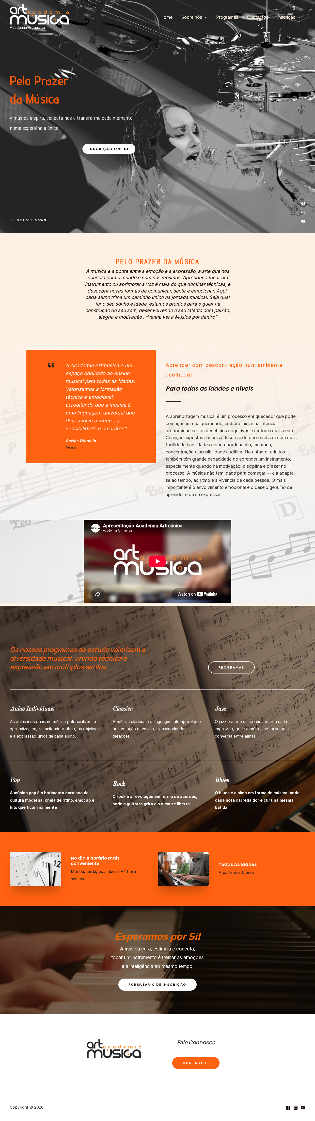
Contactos (257, 17)
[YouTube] (303, 1107)
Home (166, 17)
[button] (108, 149)
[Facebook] (288, 1107)
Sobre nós (191, 17)
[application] (204, 17)
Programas (227, 17)
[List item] (303, 204)
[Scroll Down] (28, 220)
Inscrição (286, 17)
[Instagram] (295, 1107)
